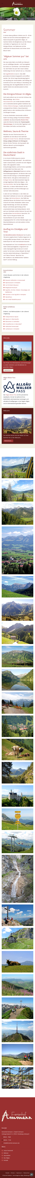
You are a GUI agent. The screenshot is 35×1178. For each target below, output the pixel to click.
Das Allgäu (7, 1158)
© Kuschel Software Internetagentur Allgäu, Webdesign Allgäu (18, 1175)
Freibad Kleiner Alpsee (11, 317)
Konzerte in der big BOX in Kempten (15, 294)
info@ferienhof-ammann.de (11, 1143)
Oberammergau (7, 124)
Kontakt (6, 1160)
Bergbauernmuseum (11, 287)
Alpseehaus (8, 297)
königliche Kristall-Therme (10, 139)
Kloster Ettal (24, 120)
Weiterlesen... (8, 370)
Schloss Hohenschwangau (10, 106)
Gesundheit (7, 1155)
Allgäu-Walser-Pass (11, 395)
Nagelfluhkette (10, 74)
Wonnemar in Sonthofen (12, 321)
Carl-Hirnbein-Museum (12, 285)
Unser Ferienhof (8, 1150)
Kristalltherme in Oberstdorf (13, 324)
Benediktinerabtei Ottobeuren (14, 235)
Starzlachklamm (16, 213)
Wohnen (6, 1153)
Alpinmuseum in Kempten (12, 282)
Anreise (13, 1173)
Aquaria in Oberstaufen (12, 319)
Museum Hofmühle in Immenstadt (15, 280)
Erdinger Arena (7, 180)
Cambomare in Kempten (12, 329)
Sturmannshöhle (8, 184)
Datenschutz (26, 1173)
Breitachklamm (16, 198)
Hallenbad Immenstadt (11, 326)
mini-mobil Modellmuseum (13, 299)
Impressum (19, 1173)
